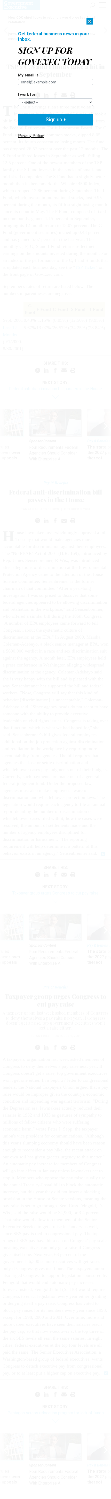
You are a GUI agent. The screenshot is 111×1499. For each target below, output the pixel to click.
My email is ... (30, 75)
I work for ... (28, 95)
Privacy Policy (31, 135)
